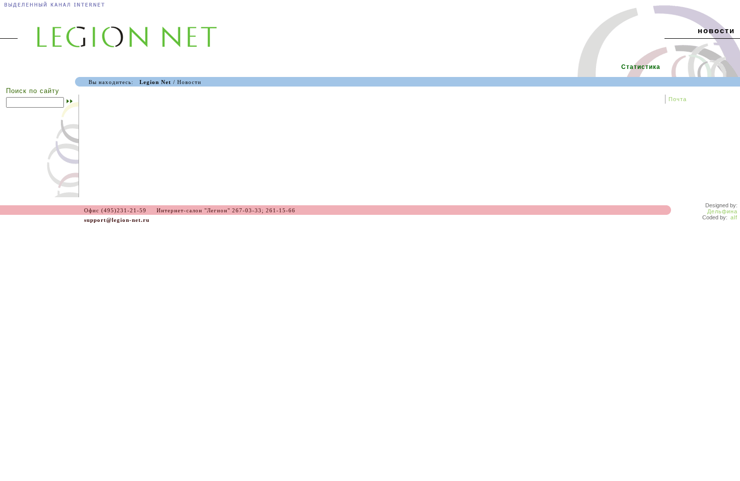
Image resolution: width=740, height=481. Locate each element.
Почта (678, 99)
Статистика (640, 66)
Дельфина (722, 211)
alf (733, 217)
